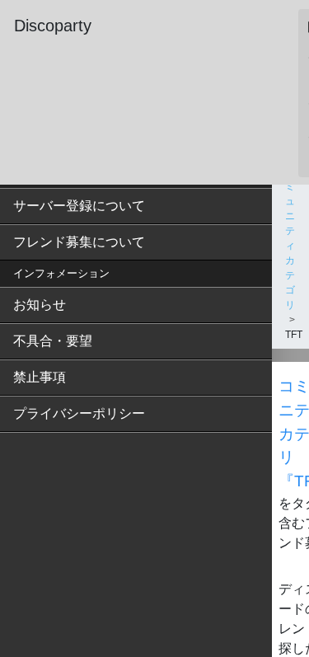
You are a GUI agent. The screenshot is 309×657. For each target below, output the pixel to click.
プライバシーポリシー (79, 413)
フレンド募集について (79, 242)
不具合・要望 (52, 341)
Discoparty (52, 25)
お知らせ (39, 305)
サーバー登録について (79, 206)
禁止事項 (39, 377)
